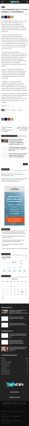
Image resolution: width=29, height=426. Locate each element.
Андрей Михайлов (6, 403)
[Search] (27, 2)
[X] (5, 17)
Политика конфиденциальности (6, 420)
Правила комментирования (15, 416)
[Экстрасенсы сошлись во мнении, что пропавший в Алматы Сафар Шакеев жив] (4, 335)
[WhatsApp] (12, 17)
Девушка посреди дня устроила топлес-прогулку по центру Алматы (21, 129)
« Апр (2, 298)
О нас (20, 403)
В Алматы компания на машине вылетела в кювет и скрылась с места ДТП (18, 149)
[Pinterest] (9, 17)
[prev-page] (2, 160)
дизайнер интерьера (11, 178)
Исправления (13, 411)
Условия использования (17, 420)
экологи (3, 111)
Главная (19, 402)
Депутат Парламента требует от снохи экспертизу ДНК (15, 248)
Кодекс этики (8, 411)
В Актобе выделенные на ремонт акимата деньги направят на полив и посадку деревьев (18, 155)
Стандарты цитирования (5, 416)
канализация (13, 109)
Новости (7, 5)
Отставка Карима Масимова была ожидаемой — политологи (13, 245)
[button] (2, 2)
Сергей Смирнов (14, 403)
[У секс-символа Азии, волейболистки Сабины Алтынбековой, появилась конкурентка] (4, 349)
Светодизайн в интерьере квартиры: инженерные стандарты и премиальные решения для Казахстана (14, 232)
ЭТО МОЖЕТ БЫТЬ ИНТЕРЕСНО (9, 136)
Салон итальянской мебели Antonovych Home (12, 172)
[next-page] (4, 160)
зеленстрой (7, 109)
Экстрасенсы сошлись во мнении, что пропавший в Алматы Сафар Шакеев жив (18, 335)
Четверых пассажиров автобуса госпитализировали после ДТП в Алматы (7, 129)
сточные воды (20, 109)
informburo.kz (10, 105)
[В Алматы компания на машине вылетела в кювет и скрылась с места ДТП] (4, 149)
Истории (23, 402)
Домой (2, 5)
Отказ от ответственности (5, 422)
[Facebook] (2, 17)
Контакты (24, 403)
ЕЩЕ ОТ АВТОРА (21, 136)
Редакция (3, 411)
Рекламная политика (20, 411)
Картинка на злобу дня (7, 402)
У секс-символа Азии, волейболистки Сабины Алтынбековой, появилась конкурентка (18, 348)
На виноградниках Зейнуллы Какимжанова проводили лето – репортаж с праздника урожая (16, 342)
